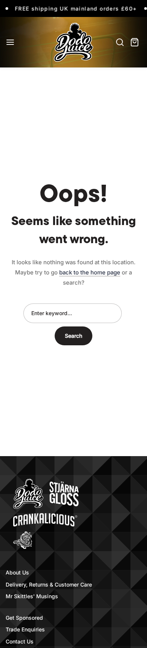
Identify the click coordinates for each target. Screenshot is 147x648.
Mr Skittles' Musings (32, 596)
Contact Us (20, 641)
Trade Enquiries (25, 629)
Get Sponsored (24, 617)
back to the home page (89, 272)
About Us (17, 572)
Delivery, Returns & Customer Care (49, 584)
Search (73, 335)
